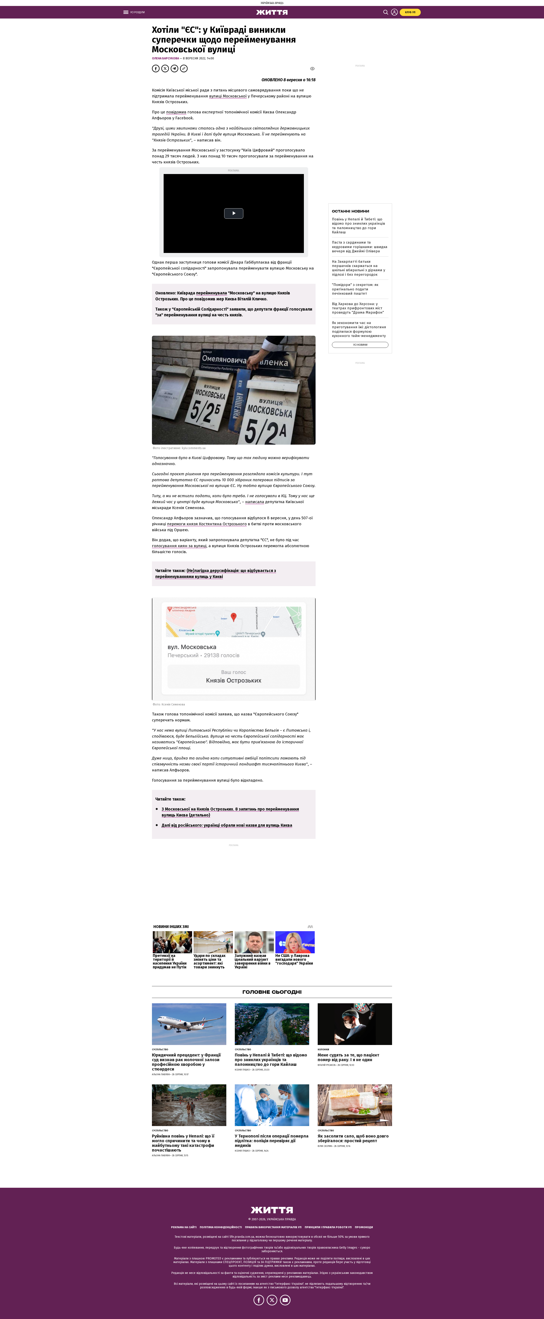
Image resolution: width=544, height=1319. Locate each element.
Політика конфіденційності (221, 1227)
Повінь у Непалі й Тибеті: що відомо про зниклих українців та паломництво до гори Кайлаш (358, 225)
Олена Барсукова (166, 58)
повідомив (176, 112)
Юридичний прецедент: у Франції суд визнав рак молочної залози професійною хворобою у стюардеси (186, 1062)
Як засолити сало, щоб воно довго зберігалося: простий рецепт (353, 1138)
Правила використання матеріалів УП (273, 1227)
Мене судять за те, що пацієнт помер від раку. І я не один (348, 1057)
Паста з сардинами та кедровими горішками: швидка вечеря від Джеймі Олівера (359, 246)
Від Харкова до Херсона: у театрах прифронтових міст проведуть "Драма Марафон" (358, 308)
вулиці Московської (228, 96)
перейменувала (211, 293)
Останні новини (350, 211)
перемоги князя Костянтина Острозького (207, 523)
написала (254, 501)
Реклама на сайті (184, 1227)
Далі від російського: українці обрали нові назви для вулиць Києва (227, 825)
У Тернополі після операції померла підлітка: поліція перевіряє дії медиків (272, 1140)
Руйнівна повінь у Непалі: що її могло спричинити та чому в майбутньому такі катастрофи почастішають (183, 1143)
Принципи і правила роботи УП (328, 1227)
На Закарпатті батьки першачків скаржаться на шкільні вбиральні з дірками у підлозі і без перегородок (358, 268)
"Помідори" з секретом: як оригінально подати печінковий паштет (355, 289)
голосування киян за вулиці (179, 545)
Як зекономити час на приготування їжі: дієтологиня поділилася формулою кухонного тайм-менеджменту (359, 329)
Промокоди (364, 1227)
